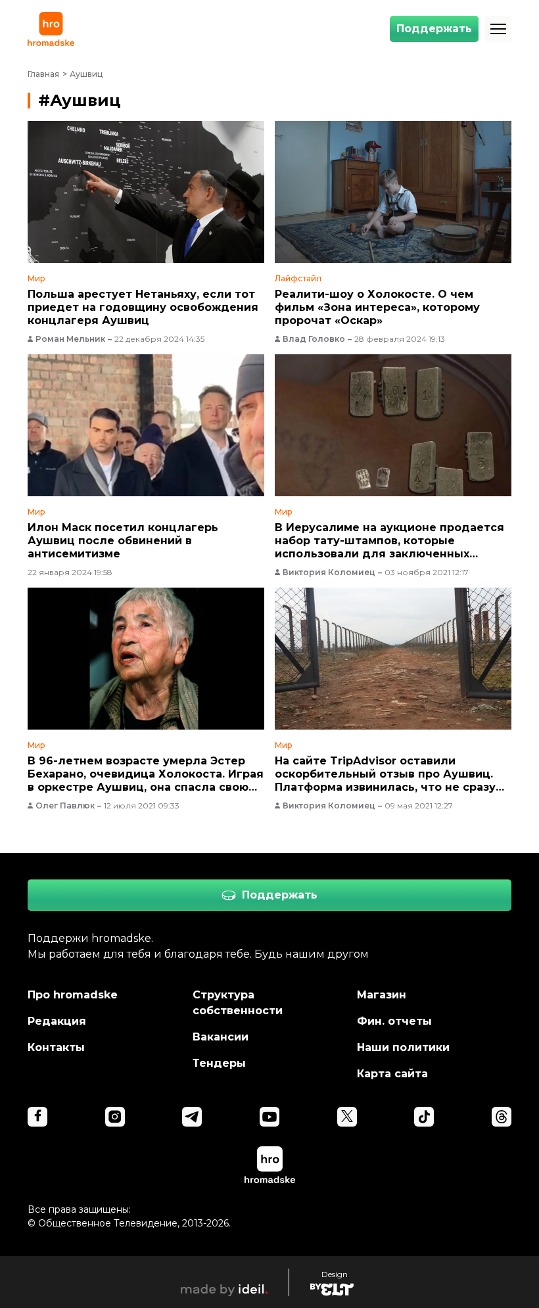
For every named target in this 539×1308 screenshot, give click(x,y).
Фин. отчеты (394, 1021)
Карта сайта (392, 1073)
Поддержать (434, 28)
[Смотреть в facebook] (37, 1117)
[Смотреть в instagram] (115, 1117)
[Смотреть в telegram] (192, 1117)
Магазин (381, 995)
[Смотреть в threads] (501, 1117)
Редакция (57, 1021)
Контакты (56, 1047)
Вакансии (220, 1037)
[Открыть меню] (498, 29)
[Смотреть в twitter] (347, 1117)
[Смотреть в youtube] (269, 1117)
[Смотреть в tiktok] (424, 1117)
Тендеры (219, 1063)
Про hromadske (73, 995)
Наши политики (403, 1047)
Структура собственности (238, 1003)
